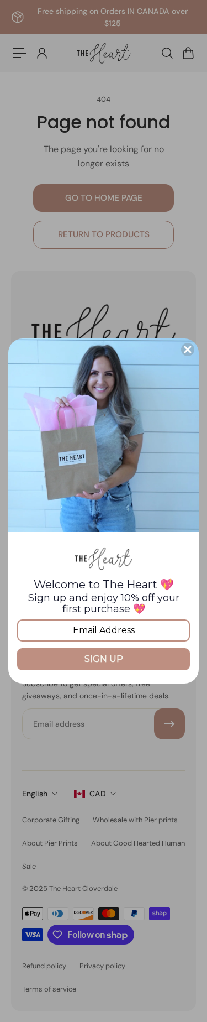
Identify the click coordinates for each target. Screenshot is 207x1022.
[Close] (187, 349)
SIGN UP (103, 659)
